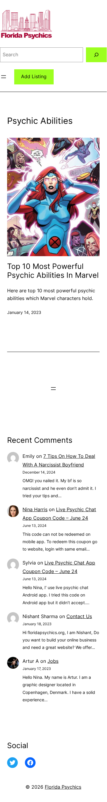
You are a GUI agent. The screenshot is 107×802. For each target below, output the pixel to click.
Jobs (52, 661)
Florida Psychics (63, 787)
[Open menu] (3, 76)
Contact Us (79, 616)
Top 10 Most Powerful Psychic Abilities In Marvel (53, 271)
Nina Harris (35, 509)
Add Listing (34, 76)
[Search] (96, 54)
